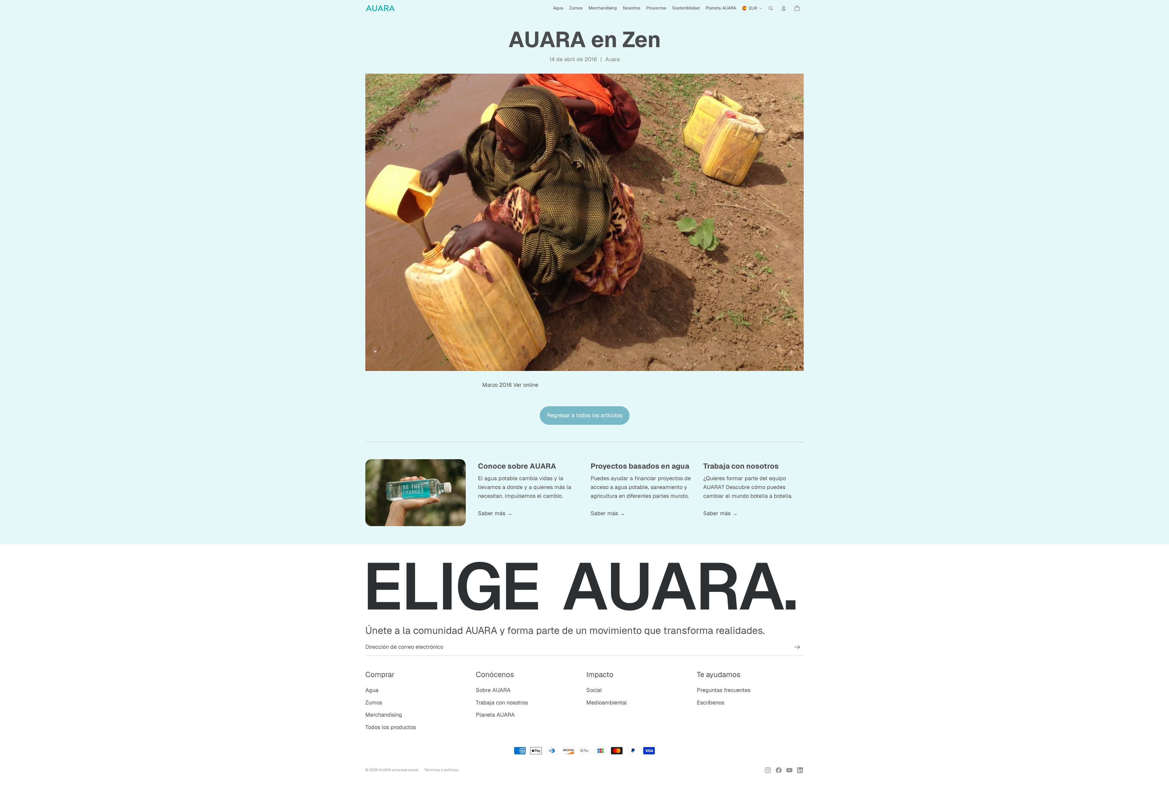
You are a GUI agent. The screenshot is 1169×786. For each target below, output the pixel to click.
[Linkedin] (800, 770)
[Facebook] (778, 770)
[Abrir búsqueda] (771, 8)
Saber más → (495, 513)
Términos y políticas (441, 769)
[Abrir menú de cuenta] (783, 8)
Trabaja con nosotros (502, 702)
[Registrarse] (797, 647)
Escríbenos (710, 702)
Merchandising (383, 714)
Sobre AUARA (493, 689)
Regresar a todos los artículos (584, 415)
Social (594, 689)
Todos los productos (390, 727)
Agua (371, 689)
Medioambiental (606, 702)
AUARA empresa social (398, 769)
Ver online (525, 384)
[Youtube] (789, 770)
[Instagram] (767, 770)
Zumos (373, 702)
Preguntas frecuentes (723, 689)
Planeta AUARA (495, 714)
